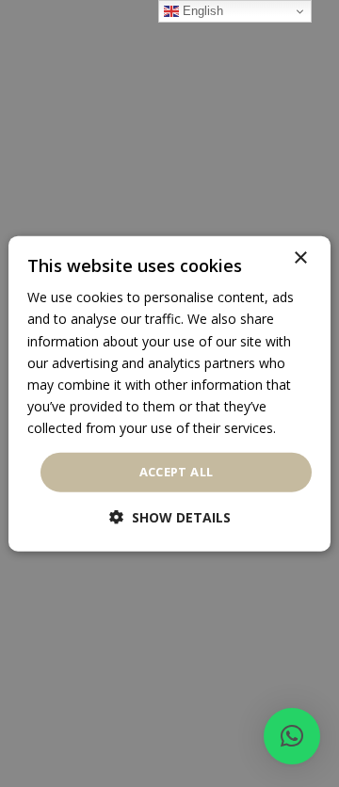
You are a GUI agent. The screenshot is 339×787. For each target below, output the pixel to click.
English (201, 11)
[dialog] (169, 394)
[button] (292, 736)
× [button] (300, 258)
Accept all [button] (176, 471)
